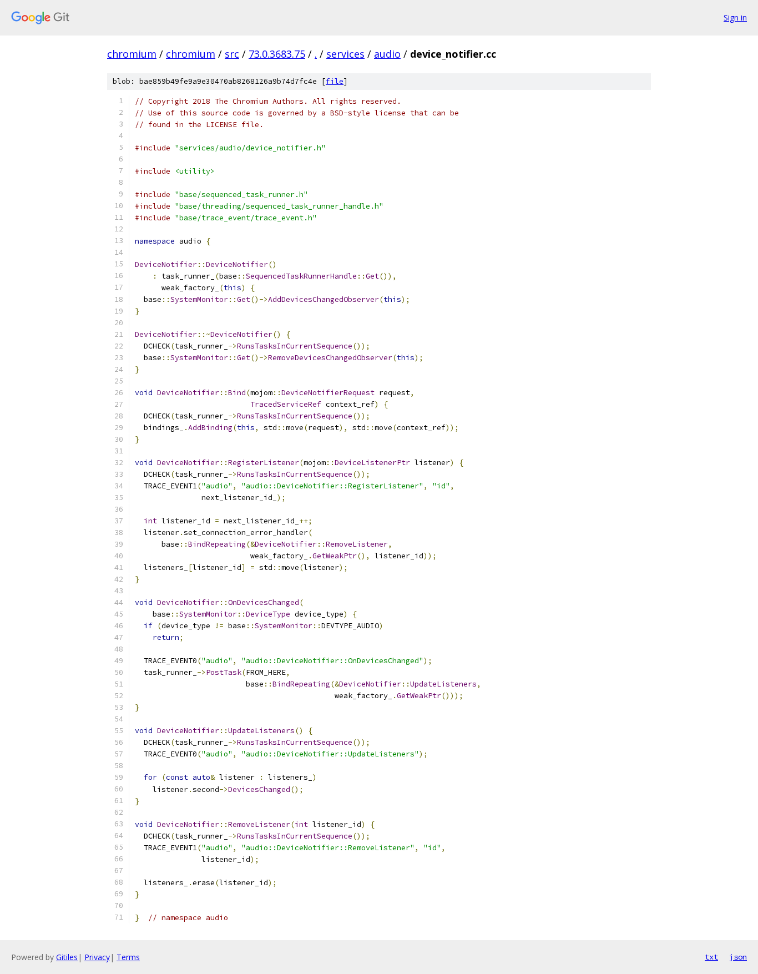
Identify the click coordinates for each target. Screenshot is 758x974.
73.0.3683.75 (277, 53)
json (738, 957)
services (345, 53)
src (232, 53)
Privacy (97, 957)
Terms (128, 957)
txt (711, 957)
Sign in (735, 17)
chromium (131, 53)
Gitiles (67, 957)
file (334, 81)
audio (387, 53)
